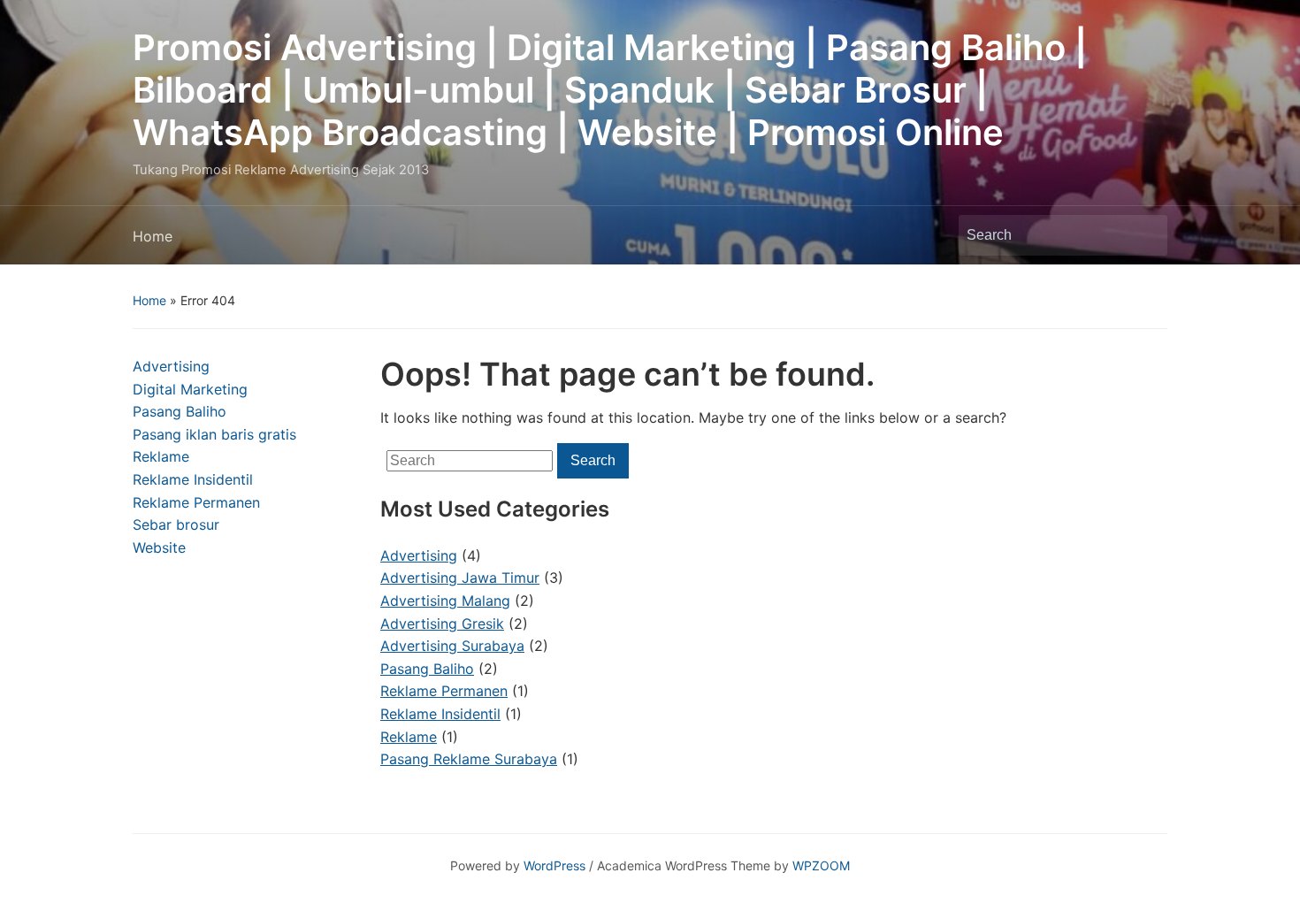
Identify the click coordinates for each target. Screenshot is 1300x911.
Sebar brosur (176, 524)
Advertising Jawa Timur (459, 577)
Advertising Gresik (442, 623)
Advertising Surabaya (452, 646)
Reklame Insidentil (193, 479)
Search (1145, 235)
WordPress (554, 865)
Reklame (161, 456)
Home (152, 236)
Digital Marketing (190, 389)
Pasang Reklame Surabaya (468, 759)
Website (159, 547)
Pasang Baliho (179, 411)
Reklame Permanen (196, 502)
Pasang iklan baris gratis (214, 434)
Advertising (171, 366)
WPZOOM (821, 865)
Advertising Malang (445, 600)
